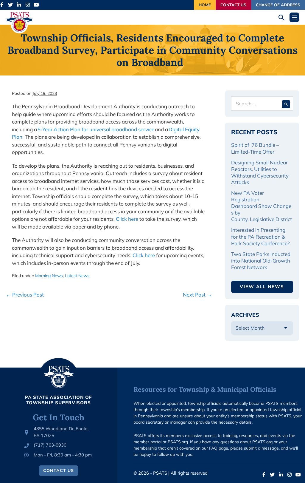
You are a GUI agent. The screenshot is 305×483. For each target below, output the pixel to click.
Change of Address (278, 4)
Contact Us (233, 4)
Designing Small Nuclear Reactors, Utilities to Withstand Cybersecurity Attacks (260, 172)
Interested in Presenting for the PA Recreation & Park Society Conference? (260, 236)
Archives (245, 314)
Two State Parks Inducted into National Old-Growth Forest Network (260, 260)
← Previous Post (25, 294)
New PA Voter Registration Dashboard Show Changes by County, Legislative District (261, 206)
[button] (283, 17)
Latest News (77, 275)
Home (205, 4)
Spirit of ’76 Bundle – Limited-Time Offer (255, 148)
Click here (127, 219)
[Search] (286, 103)
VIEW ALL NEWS (262, 286)
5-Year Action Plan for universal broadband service (96, 129)
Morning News (49, 275)
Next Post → (197, 294)
